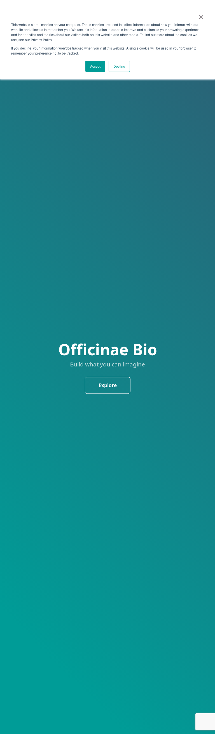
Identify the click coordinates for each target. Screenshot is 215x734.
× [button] (201, 15)
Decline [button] (119, 66)
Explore (108, 385)
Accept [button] (95, 66)
